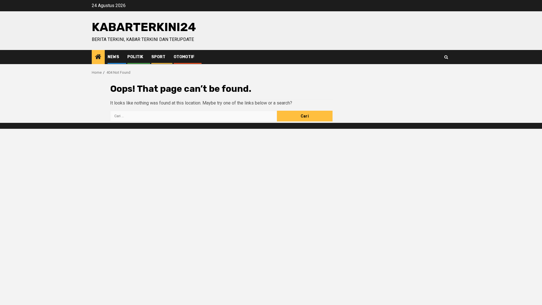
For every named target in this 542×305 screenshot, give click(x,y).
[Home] (98, 57)
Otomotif (184, 57)
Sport (158, 57)
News (113, 57)
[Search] (446, 57)
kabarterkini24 (144, 27)
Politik (135, 57)
